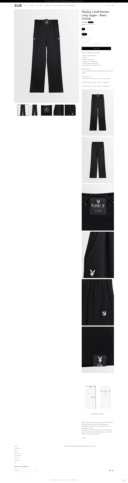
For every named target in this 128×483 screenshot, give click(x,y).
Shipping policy (75, 479)
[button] (26, 5)
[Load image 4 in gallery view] (58, 110)
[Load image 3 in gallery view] (46, 110)
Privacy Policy (17, 460)
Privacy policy (67, 479)
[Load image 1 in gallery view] (22, 110)
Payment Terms (17, 453)
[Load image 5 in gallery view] (70, 110)
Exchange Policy (17, 455)
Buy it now (96, 48)
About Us (16, 446)
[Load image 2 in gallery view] (34, 110)
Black (85, 34)
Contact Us (16, 458)
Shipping (83, 24)
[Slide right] (77, 110)
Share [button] (84, 438)
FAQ (15, 462)
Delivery (16, 451)
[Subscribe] (36, 470)
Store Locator (17, 448)
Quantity (83, 37)
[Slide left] (15, 110)
